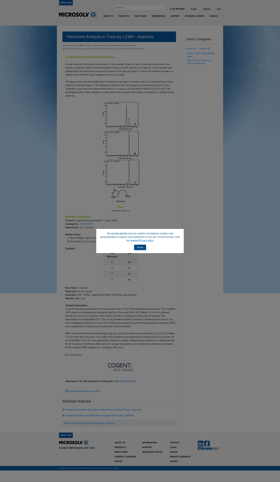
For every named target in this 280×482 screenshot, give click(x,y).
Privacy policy (146, 240)
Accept (140, 247)
